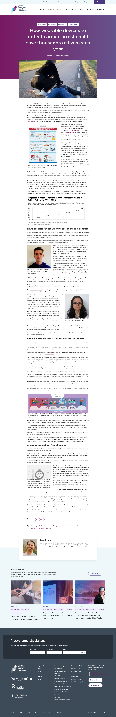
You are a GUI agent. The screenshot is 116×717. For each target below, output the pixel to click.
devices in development (76, 280)
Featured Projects (58, 609)
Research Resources (77, 679)
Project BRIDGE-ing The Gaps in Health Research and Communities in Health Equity (57, 615)
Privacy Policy (49, 712)
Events (54, 2)
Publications (100, 9)
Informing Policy (62, 24)
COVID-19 (74, 674)
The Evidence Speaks (77, 682)
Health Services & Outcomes (74, 526)
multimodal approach (36, 290)
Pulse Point (35, 383)
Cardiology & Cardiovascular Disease (41, 526)
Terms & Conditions (59, 712)
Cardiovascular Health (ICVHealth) (60, 672)
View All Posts (95, 573)
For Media (46, 2)
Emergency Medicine (59, 526)
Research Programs (63, 9)
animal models (49, 354)
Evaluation (57, 694)
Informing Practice (73, 24)
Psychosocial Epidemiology (62, 699)
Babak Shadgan (66, 273)
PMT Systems (87, 2)
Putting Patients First (16, 613)
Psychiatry (57, 697)
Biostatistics (58, 668)
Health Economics (59, 684)
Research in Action (85, 9)
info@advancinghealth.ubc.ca (99, 674)
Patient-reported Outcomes (62, 692)
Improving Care (52, 24)
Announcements (47, 609)
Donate (99, 2)
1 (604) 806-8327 (96, 672)
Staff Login (76, 2)
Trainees (48, 528)
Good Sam (43, 383)
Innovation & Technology (38, 528)
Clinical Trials (58, 676)
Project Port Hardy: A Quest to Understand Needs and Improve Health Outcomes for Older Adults (88, 615)
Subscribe (82, 652)
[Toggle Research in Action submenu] (93, 9)
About (42, 9)
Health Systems (42, 24)
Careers (60, 2)
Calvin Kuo (77, 273)
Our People (50, 9)
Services (74, 9)
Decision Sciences (59, 678)
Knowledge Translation (61, 689)
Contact (67, 2)
